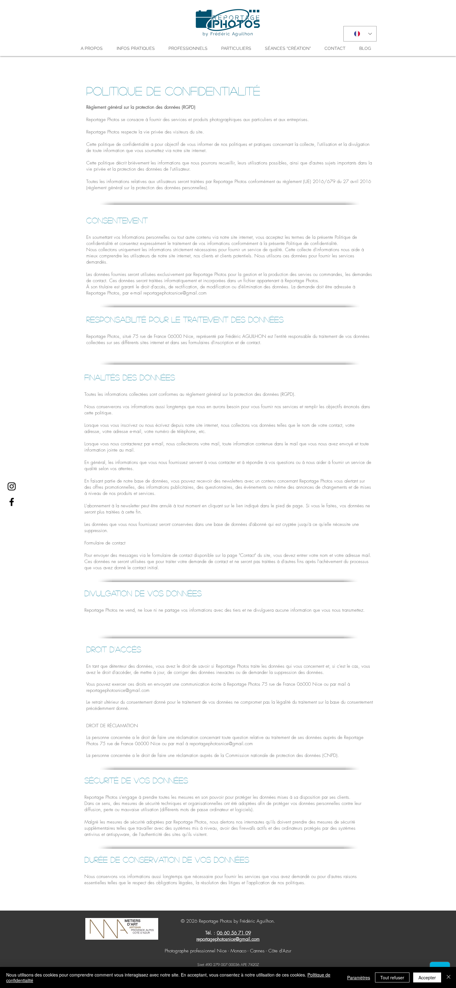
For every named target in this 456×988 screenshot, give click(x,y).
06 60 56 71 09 (234, 933)
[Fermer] (448, 977)
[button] (94, 48)
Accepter (427, 977)
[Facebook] (11, 501)
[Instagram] (11, 486)
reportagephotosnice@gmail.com (175, 293)
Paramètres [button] (358, 977)
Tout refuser (392, 977)
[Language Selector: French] (360, 34)
